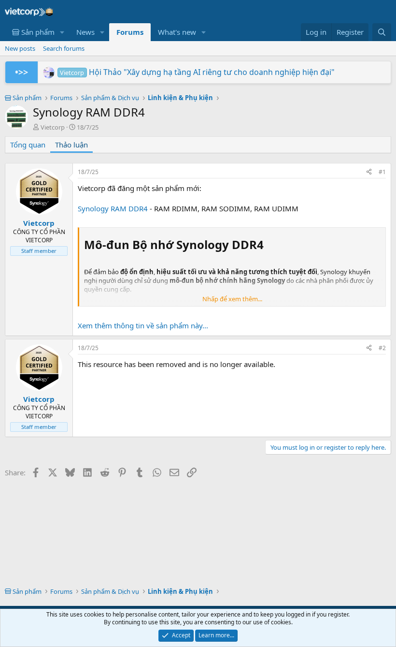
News (85, 32)
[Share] (369, 172)
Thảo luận (71, 144)
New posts (20, 48)
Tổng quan (27, 144)
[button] (62, 32)
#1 (382, 172)
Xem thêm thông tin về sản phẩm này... (143, 325)
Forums (129, 32)
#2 (382, 348)
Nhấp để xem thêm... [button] (232, 298)
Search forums (64, 48)
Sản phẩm (37, 32)
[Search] (381, 32)
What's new (177, 32)
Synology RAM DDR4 (113, 208)
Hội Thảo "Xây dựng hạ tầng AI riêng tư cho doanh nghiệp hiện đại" (197, 72)
